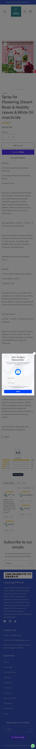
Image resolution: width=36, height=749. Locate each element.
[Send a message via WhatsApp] (33, 746)
